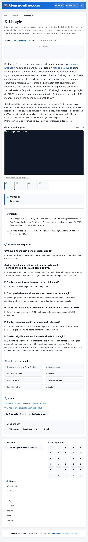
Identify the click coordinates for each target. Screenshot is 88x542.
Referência (14, 201)
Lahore (51, 374)
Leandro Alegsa (19, 40)
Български (12, 486)
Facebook (27, 429)
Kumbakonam (54, 367)
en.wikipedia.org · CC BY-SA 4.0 (17, 178)
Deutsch (10, 505)
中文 (9, 500)
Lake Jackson (13, 380)
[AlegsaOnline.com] (22, 5)
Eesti (9, 515)
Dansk (9, 496)
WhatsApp (14, 429)
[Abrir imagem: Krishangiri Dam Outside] (44, 152)
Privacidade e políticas (67, 533)
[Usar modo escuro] (82, 5)
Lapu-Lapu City (14, 387)
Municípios (16, 16)
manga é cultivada (62, 68)
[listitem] (9, 186)
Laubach (51, 387)
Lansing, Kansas (55, 380)
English (10, 520)
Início (6, 16)
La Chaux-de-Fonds (15, 374)
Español (10, 510)
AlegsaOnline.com (12, 403)
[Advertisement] (44, 52)
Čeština (10, 491)
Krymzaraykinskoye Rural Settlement (23, 367)
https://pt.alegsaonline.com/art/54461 (25, 408)
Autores (53, 533)
